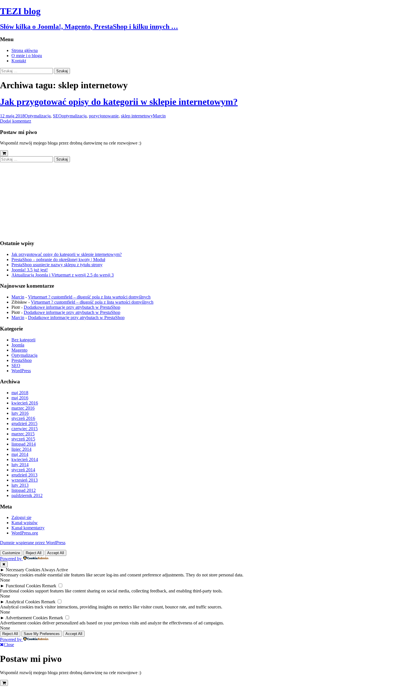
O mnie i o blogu (26, 55)
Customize (11, 553)
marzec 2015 (23, 433)
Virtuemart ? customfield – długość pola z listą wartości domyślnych (89, 297)
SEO (57, 115)
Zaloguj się (21, 517)
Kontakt (18, 60)
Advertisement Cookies (26, 617)
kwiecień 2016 (24, 402)
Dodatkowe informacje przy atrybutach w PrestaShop (72, 307)
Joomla (17, 345)
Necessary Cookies (23, 569)
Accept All (55, 553)
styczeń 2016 (23, 418)
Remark (49, 585)
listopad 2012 (23, 490)
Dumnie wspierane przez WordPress (32, 542)
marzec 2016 (23, 408)
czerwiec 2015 (24, 428)
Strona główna (24, 50)
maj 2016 (19, 397)
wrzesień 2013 (24, 480)
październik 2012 (27, 495)
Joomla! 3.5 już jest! (29, 269)
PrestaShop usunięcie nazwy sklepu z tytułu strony (57, 264)
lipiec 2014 (21, 449)
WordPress (21, 370)
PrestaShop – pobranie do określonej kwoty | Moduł (58, 259)
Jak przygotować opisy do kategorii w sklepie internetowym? (119, 102)
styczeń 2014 (23, 469)
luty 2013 (20, 485)
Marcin (159, 115)
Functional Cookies (23, 585)
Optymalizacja (38, 115)
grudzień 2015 (24, 423)
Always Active (54, 569)
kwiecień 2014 (24, 459)
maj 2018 (19, 392)
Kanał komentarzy (28, 527)
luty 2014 (20, 464)
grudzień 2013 (24, 474)
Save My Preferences (42, 634)
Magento (19, 350)
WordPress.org (24, 532)
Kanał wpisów (24, 522)
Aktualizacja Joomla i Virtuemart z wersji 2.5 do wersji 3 (62, 275)
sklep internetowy (137, 115)
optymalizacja (74, 115)
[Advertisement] (35, 198)
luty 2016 (20, 413)
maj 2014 (19, 454)
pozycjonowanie (104, 115)
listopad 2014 (23, 444)
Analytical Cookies (22, 601)
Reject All (33, 553)
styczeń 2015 (23, 438)
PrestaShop (21, 360)
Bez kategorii (23, 339)
